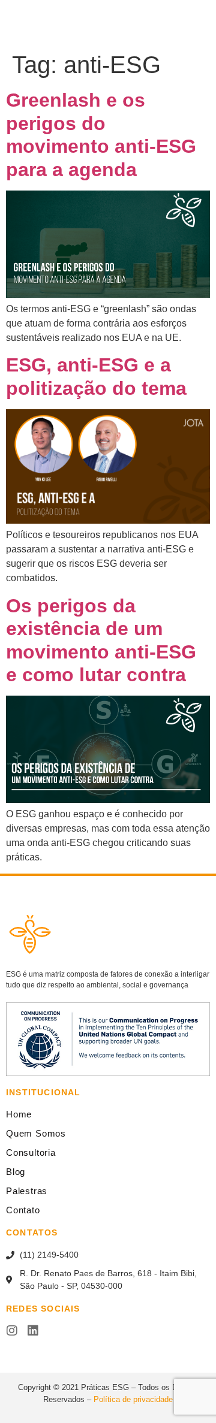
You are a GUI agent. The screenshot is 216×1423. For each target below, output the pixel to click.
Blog (15, 1172)
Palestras (26, 1191)
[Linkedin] (33, 1331)
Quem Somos (36, 1133)
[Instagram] (12, 1331)
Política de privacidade (133, 1399)
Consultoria (31, 1152)
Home (19, 1114)
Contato (23, 1210)
